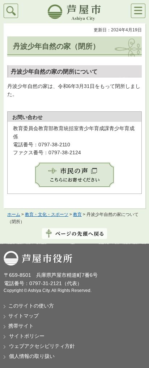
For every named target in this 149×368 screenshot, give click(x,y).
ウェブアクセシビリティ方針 (42, 346)
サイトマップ (23, 316)
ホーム (13, 214)
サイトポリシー (26, 336)
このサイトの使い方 (31, 306)
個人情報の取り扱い (32, 356)
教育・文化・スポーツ (46, 214)
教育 (77, 214)
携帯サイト (21, 326)
